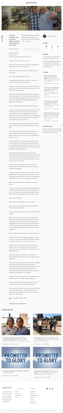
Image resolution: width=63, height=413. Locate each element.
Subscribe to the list (54, 61)
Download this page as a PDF (20, 298)
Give (16, 397)
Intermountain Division (13, 303)
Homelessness (34, 395)
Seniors (32, 401)
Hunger (32, 397)
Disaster (32, 393)
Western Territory (22, 303)
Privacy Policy (35, 410)
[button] (2, 3)
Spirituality (33, 403)
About (17, 391)
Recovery (32, 391)
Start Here (18, 395)
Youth (32, 399)
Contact (17, 393)
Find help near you (7, 401)
